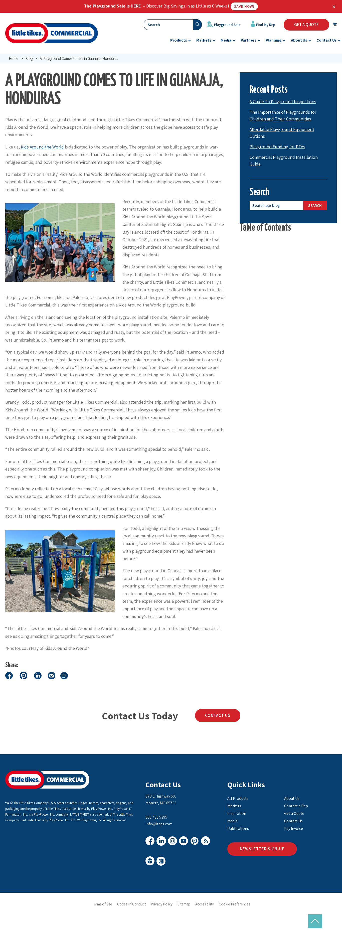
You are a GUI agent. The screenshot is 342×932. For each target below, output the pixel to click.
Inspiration (236, 813)
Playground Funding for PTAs (277, 146)
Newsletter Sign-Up (262, 849)
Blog (29, 58)
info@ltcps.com (159, 824)
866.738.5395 (156, 817)
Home (13, 58)
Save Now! (244, 6)
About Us (291, 798)
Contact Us (217, 715)
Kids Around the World (42, 147)
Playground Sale (227, 24)
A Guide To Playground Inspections (283, 101)
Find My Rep (265, 24)
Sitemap (184, 904)
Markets (234, 806)
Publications (238, 828)
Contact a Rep (296, 806)
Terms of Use (102, 904)
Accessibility (204, 904)
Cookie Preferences (234, 904)
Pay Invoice (293, 828)
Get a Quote (294, 813)
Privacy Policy (162, 904)
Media (232, 821)
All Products (237, 798)
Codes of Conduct (131, 904)
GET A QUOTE (306, 24)
